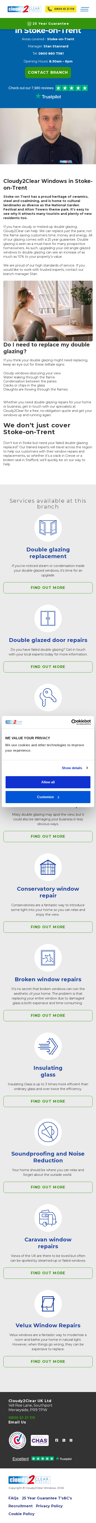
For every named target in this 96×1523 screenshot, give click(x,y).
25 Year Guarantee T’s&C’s (47, 1498)
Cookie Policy (21, 1514)
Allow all (48, 782)
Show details (72, 768)
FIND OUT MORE (48, 588)
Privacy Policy (49, 1506)
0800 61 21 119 (64, 9)
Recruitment (20, 1506)
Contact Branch (48, 72)
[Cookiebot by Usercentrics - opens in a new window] (71, 722)
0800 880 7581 (51, 53)
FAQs (13, 1498)
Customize (45, 797)
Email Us (17, 1422)
